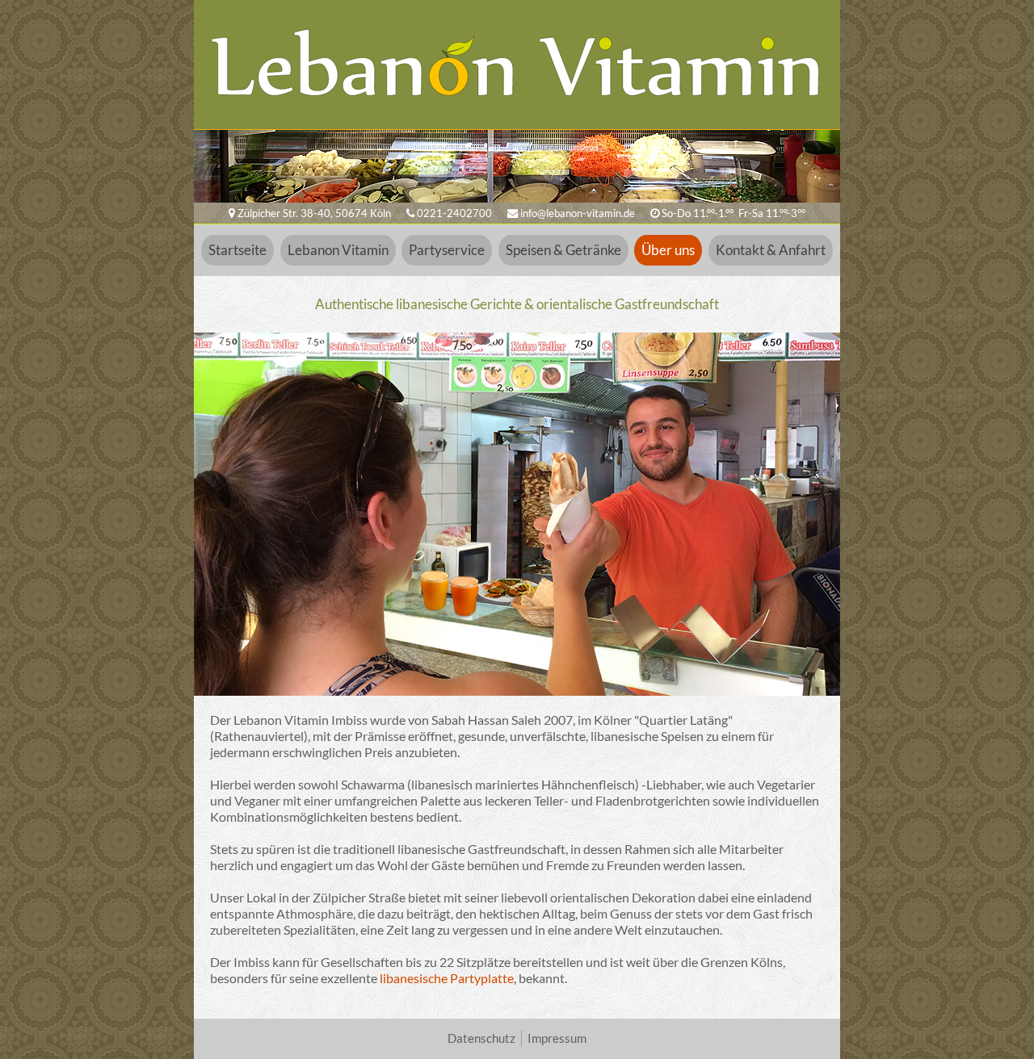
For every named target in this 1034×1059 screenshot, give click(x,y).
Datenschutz (481, 1038)
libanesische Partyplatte (447, 978)
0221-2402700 (453, 213)
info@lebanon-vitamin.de (576, 213)
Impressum (557, 1038)
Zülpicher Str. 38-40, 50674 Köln (313, 213)
